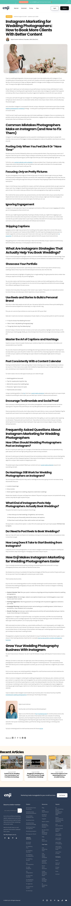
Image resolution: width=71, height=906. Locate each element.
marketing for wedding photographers (16, 695)
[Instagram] (47, 900)
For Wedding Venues (29, 859)
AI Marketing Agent (44, 885)
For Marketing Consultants (29, 880)
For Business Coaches (29, 876)
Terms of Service (57, 863)
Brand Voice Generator (44, 867)
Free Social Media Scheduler (44, 855)
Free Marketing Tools (44, 849)
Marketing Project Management (30, 827)
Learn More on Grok (58, 852)
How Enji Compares (59, 825)
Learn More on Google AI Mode (58, 848)
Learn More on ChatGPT (58, 834)
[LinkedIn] (58, 900)
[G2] (8, 838)
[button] (24, 8)
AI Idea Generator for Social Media (44, 873)
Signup (64, 8)
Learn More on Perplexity (58, 843)
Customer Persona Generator (44, 862)
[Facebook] (43, 900)
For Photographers (30, 863)
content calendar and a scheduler (23, 162)
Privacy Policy (57, 868)
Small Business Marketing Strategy (31, 823)
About (56, 860)
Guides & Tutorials (44, 815)
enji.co (41, 728)
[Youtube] (66, 900)
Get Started (62, 795)
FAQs (43, 836)
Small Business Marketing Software (31, 812)
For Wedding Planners (29, 851)
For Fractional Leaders (29, 887)
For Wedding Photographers (30, 855)
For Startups (29, 890)
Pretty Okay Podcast (45, 811)
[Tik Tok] (62, 900)
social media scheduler (37, 393)
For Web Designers (28, 868)
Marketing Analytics (31, 831)
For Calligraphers (29, 872)
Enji (24, 393)
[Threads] (50, 900)
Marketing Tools (30, 820)
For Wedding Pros (29, 847)
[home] (6, 8)
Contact (57, 874)
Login (54, 8)
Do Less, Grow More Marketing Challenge (45, 832)
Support (44, 818)
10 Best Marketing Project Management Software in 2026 (59, 811)
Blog (37, 8)
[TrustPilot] (16, 838)
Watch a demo (45, 821)
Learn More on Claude (58, 838)
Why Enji (16, 8)
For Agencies (29, 883)
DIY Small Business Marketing (31, 808)
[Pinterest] (54, 900)
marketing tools (42, 714)
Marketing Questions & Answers (45, 826)
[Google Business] (5, 838)
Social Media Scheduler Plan (30, 816)
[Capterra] (12, 838)
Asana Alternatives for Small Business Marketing (59, 819)
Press (56, 871)
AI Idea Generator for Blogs (44, 880)
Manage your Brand (31, 834)
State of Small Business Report (59, 830)
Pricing (31, 8)
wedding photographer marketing (15, 108)
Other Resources (44, 840)
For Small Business (28, 843)
